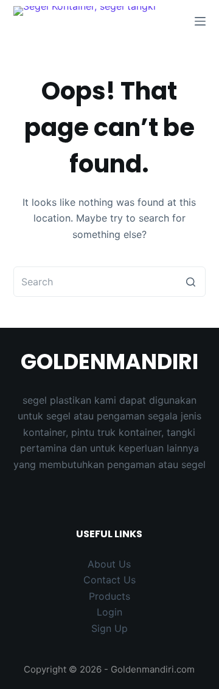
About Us (109, 564)
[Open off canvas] (200, 21)
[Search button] (190, 281)
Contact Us (109, 580)
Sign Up (109, 628)
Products (109, 596)
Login (109, 612)
